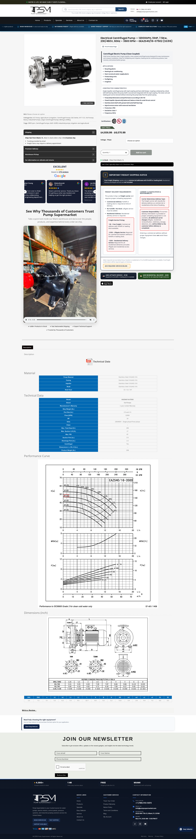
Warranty (143, 836)
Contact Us (80, 820)
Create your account (154, 2)
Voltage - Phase (106, 140)
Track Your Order (109, 801)
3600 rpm (31, 123)
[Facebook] (157, 20)
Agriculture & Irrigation (48, 118)
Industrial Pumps (34, 120)
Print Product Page (111, 46)
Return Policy (107, 807)
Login (167, 2)
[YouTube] (162, 20)
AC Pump (36, 118)
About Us (80, 817)
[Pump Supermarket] (40, 10)
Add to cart (141, 152)
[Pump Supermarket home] (53, 799)
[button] (95, 191)
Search (121, 9)
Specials (79, 807)
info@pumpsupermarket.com (147, 12)
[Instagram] (153, 20)
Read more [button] (66, 200)
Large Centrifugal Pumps (50, 120)
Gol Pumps (90, 118)
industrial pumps (64, 123)
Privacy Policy (159, 836)
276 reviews (63, 172)
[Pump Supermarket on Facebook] (135, 824)
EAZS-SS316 (54, 123)
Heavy (25, 120)
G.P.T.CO (82, 118)
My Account (107, 817)
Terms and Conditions (110, 810)
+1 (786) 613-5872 (144, 9)
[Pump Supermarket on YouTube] (145, 824)
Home (79, 801)
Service (79, 813)
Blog (104, 813)
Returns (150, 836)
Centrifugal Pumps (64, 118)
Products (80, 804)
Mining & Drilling (65, 120)
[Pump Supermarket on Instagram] (140, 824)
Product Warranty (109, 804)
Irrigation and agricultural (80, 123)
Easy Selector (81, 810)
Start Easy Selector (31, 726)
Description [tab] (27, 347)
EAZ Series (74, 118)
